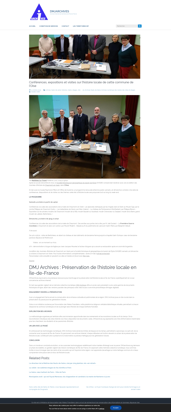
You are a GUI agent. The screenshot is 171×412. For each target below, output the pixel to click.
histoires (64, 90)
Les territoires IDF (81, 26)
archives (48, 90)
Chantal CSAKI (35, 92)
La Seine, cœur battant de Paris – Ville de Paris (47, 372)
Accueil (32, 26)
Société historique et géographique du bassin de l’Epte (76, 183)
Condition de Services (48, 26)
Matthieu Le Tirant (39, 180)
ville (79, 90)
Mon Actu (86, 256)
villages (74, 90)
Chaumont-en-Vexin (52, 185)
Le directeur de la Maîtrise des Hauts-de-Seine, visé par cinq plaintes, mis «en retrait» (62, 363)
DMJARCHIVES (59, 11)
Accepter (116, 408)
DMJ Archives (81, 285)
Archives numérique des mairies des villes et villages (118, 90)
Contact (65, 26)
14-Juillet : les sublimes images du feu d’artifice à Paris (50, 368)
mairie (70, 90)
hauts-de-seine (56, 90)
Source (31, 261)
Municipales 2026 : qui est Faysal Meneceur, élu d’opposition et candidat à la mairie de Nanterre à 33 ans (69, 377)
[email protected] (103, 254)
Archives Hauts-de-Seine (93, 90)
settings (101, 409)
